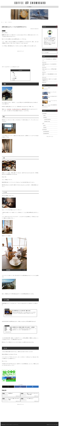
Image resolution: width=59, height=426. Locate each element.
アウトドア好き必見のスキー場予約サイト (49, 60)
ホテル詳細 (14, 78)
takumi (49, 36)
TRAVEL (4, 30)
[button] (14, 254)
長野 (6, 32)
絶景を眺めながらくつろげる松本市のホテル (49, 65)
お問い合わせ (3, 424)
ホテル (4, 32)
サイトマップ (16, 424)
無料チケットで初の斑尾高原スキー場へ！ (49, 75)
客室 (14, 73)
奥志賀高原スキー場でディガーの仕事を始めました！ (49, 80)
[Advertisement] (20, 58)
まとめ (14, 79)
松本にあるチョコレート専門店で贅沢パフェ (49, 70)
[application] (14, 254)
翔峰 (13, 72)
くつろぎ (14, 76)
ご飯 (14, 75)
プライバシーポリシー (9, 424)
